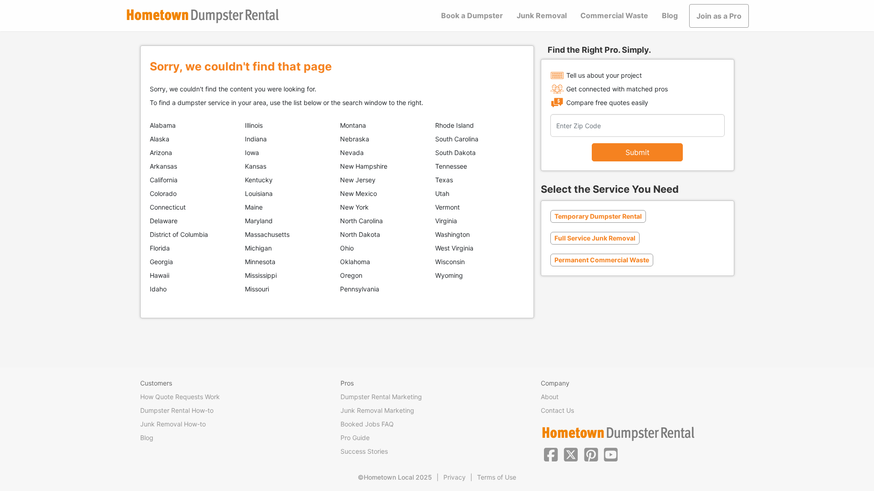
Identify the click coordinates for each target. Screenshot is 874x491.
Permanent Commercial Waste (601, 260)
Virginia (446, 221)
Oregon (351, 275)
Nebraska (354, 139)
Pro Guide (355, 437)
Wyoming (449, 275)
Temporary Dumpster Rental (598, 216)
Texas (444, 180)
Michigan (258, 248)
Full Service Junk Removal (594, 238)
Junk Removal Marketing (377, 410)
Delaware (164, 221)
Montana (353, 125)
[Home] (202, 16)
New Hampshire (363, 166)
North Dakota (360, 234)
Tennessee (451, 166)
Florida (160, 248)
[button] (551, 453)
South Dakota (455, 152)
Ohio (347, 248)
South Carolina (456, 139)
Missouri (257, 289)
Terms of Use (496, 477)
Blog (670, 15)
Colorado (163, 193)
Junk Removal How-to (173, 424)
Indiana (256, 139)
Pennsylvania (359, 289)
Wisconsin (450, 262)
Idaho (158, 289)
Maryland (259, 221)
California (164, 180)
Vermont (447, 207)
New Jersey (358, 180)
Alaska (159, 139)
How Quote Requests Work (180, 397)
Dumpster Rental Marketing (381, 397)
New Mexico (358, 193)
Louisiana (259, 193)
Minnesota (260, 262)
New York (354, 207)
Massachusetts (267, 234)
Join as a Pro (719, 15)
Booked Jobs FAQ (367, 424)
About (550, 397)
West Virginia (454, 248)
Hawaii (159, 275)
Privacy (454, 477)
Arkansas (163, 166)
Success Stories (364, 451)
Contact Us (557, 410)
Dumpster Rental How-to (176, 410)
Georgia (161, 262)
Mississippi (261, 275)
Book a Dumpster (472, 15)
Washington (452, 234)
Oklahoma (355, 262)
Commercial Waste (614, 15)
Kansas (255, 166)
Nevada (352, 152)
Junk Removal (542, 15)
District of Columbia (179, 234)
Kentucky (259, 180)
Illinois (254, 125)
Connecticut (168, 207)
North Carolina (361, 221)
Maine (254, 207)
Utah (442, 193)
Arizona (161, 152)
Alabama (163, 125)
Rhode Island (454, 125)
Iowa (252, 152)
